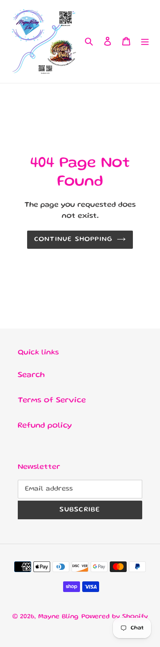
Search (31, 375)
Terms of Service (52, 400)
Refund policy (45, 425)
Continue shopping (73, 239)
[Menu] (145, 41)
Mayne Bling (58, 617)
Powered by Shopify (114, 617)
